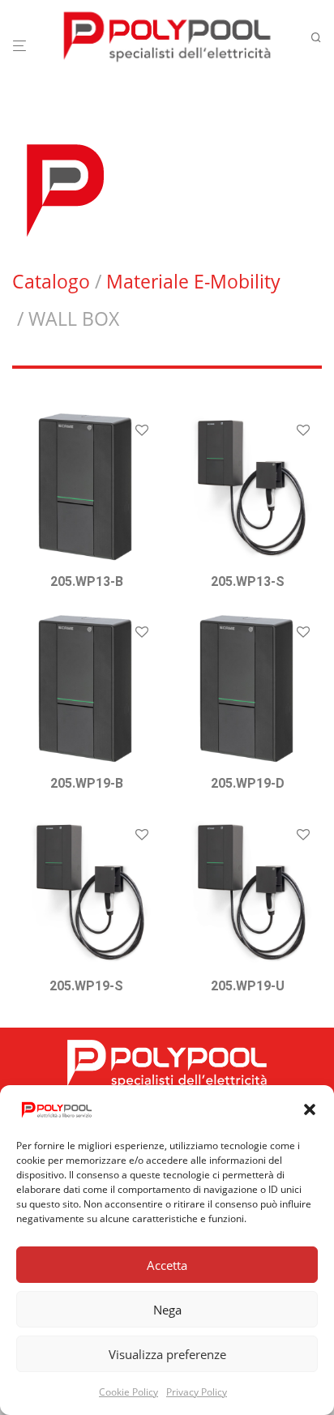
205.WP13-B (86, 581)
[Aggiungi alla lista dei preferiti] (141, 431)
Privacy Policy (196, 1392)
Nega (167, 1310)
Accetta (167, 1265)
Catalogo (51, 281)
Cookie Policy (128, 1392)
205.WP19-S (86, 986)
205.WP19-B (86, 783)
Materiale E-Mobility (193, 281)
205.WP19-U (248, 986)
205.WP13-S (248, 581)
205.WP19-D (248, 783)
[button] (310, 1109)
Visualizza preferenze (167, 1354)
